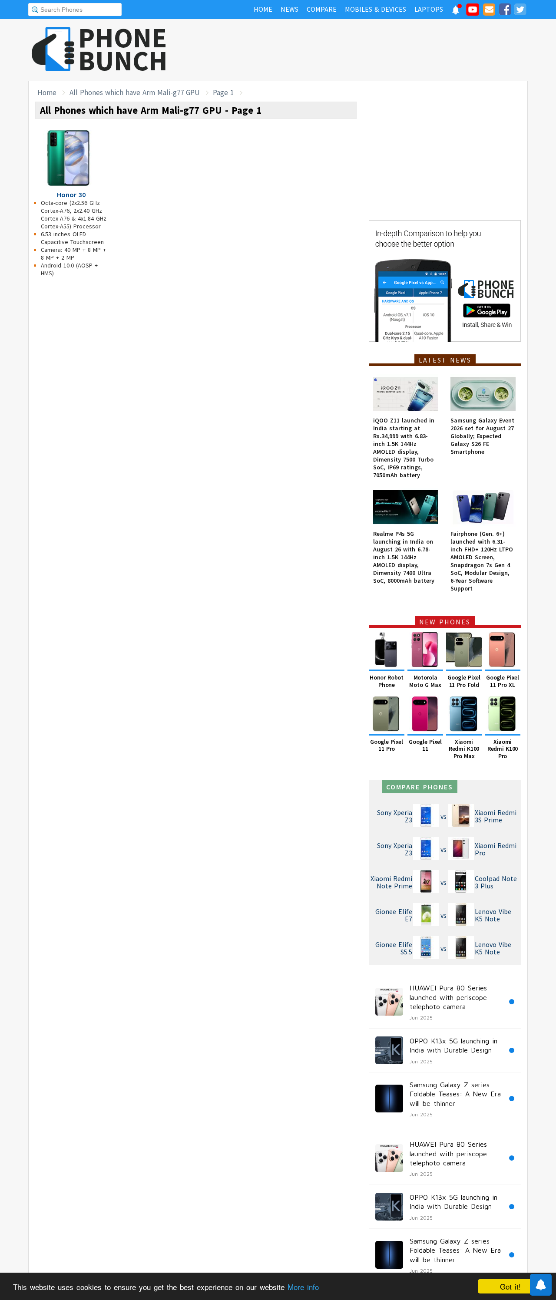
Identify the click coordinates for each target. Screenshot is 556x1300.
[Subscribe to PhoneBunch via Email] (489, 11)
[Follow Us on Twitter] (520, 11)
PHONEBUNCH (123, 49)
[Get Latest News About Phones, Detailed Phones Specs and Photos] (53, 50)
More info (303, 1286)
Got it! (510, 1286)
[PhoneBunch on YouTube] (472, 12)
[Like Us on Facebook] (504, 11)
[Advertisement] (370, 49)
